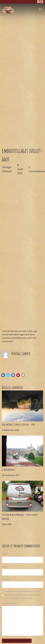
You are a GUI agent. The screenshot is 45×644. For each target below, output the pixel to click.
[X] (8, 375)
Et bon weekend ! (9, 469)
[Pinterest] (18, 375)
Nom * (5, 554)
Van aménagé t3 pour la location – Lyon (18, 424)
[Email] (23, 375)
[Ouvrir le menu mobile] (40, 9)
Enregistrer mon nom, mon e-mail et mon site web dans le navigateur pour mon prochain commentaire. (23, 595)
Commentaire (9, 603)
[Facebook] (3, 375)
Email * (5, 566)
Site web (6, 579)
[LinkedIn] (13, 375)
